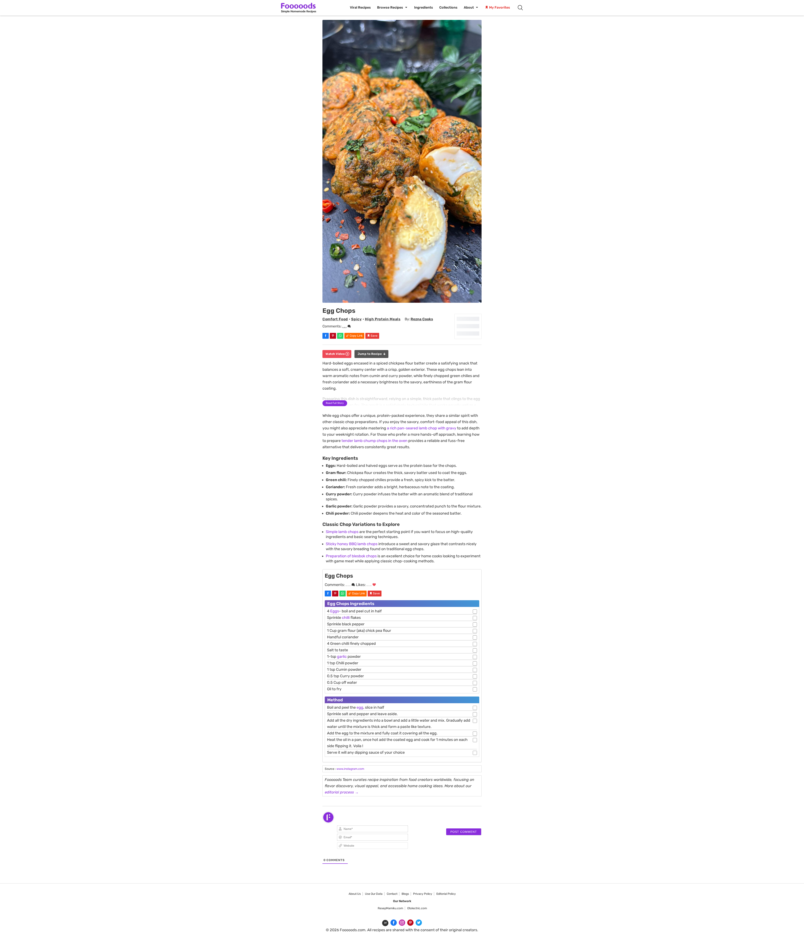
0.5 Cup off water (342, 682)
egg (360, 707)
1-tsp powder (344, 656)
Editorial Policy (446, 894)
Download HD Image (404, 297)
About (469, 7)
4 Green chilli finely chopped (351, 643)
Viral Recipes (360, 7)
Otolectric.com (417, 908)
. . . (344, 326)
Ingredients (423, 7)
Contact (392, 894)
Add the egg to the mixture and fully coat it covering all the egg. (382, 733)
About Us (355, 894)
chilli (346, 617)
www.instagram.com (350, 769)
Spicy (356, 319)
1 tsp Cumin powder (344, 669)
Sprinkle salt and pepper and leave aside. (362, 714)
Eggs (334, 611)
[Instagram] (402, 922)
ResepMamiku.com (390, 908)
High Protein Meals (383, 319)
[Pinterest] (410, 922)
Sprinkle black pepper (346, 624)
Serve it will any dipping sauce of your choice (366, 752)
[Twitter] (419, 922)
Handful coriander (343, 637)
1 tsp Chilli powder (342, 663)
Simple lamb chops (342, 531)
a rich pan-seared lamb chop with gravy (421, 428)
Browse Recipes (390, 7)
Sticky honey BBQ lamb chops (352, 544)
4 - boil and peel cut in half (354, 611)
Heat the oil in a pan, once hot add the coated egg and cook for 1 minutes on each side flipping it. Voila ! (397, 742)
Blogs (405, 894)
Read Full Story (335, 403)
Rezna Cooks (422, 319)
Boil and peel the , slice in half (355, 707)
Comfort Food (335, 319)
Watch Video (335, 354)
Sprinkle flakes (344, 617)
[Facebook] (393, 922)
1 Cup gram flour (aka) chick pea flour (359, 630)
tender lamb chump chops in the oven (374, 440)
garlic (342, 656)
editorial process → (342, 792)
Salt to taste (337, 650)
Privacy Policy (422, 894)
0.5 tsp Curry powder (345, 676)
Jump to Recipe (370, 354)
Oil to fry (334, 689)
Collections (448, 7)
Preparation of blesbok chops (351, 556)
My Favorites (499, 7)
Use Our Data (374, 894)
